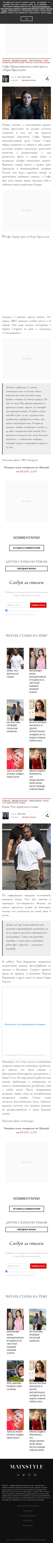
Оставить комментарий (26, 548)
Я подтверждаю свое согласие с (21, 612)
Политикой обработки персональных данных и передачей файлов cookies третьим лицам (27, 8)
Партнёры (28, 1511)
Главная (6, 61)
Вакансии (28, 1526)
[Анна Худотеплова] (5, 77)
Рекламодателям (28, 1516)
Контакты (28, 1521)
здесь (49, 13)
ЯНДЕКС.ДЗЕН (28, 471)
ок (27, 18)
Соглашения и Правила (28, 1506)
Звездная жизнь (19, 61)
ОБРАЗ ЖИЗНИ (35, 61)
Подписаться (38, 605)
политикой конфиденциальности (20, 614)
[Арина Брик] (5, 813)
